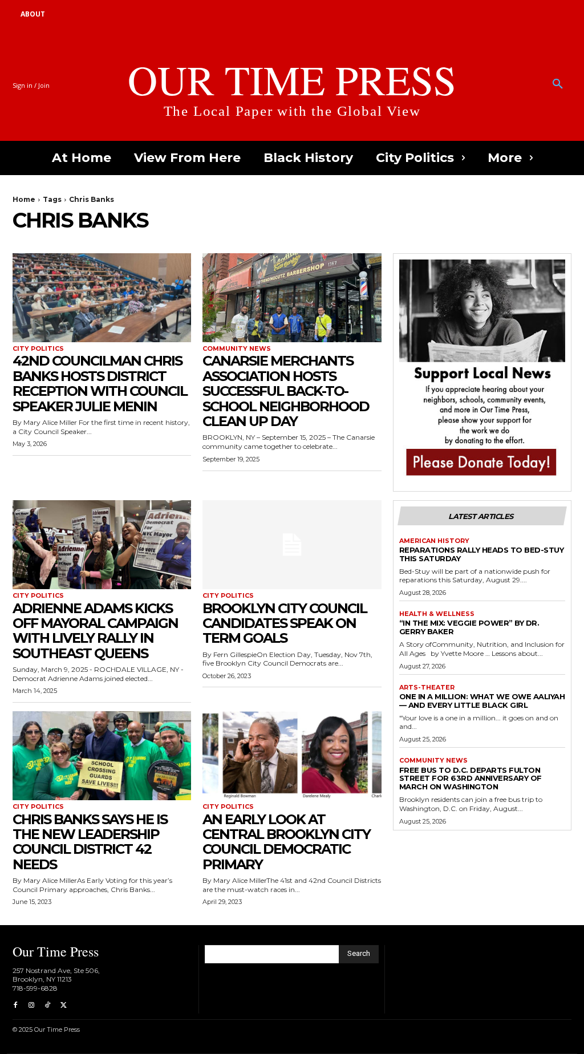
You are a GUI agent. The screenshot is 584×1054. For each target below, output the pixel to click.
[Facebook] (15, 1005)
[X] (63, 1005)
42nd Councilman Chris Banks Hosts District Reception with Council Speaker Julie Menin (100, 383)
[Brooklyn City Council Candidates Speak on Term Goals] (291, 545)
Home (24, 199)
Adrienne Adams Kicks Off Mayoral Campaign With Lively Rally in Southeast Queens (95, 631)
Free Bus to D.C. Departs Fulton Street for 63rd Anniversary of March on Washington (470, 778)
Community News (236, 348)
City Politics (38, 348)
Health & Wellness (436, 614)
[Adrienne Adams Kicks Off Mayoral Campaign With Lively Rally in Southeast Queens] (102, 545)
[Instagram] (31, 1005)
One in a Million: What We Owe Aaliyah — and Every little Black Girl (482, 701)
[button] (557, 84)
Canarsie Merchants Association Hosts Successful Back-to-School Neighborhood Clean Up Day (285, 390)
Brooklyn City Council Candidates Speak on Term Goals (284, 623)
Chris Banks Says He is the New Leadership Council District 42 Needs (90, 842)
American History (434, 541)
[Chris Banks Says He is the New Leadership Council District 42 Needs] (102, 756)
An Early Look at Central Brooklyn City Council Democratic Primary (286, 842)
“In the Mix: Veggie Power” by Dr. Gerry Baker (469, 627)
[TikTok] (47, 1005)
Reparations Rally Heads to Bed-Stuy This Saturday (481, 554)
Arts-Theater (427, 687)
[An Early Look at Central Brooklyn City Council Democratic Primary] (291, 756)
